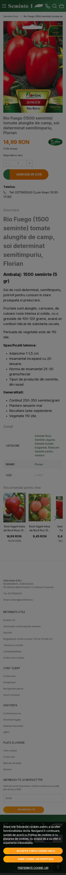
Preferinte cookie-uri (33, 867)
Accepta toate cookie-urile (36, 850)
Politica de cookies (40, 834)
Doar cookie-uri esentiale (36, 859)
